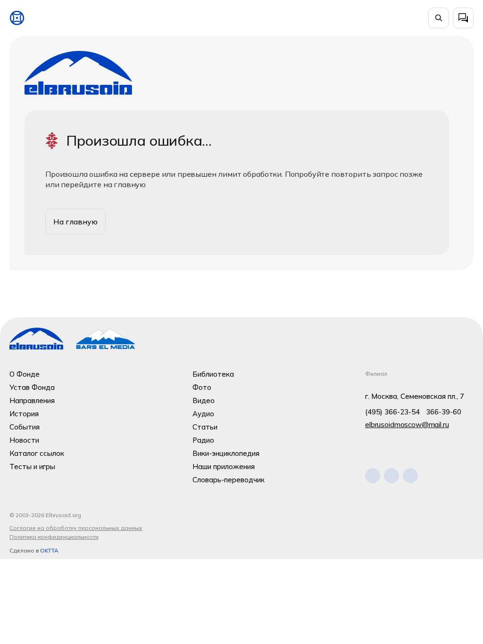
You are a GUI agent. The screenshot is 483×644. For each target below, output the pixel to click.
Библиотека (213, 374)
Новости (24, 440)
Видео (203, 400)
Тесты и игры (32, 466)
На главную (75, 221)
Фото (201, 387)
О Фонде (24, 374)
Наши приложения (223, 466)
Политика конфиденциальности (54, 536)
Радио (203, 440)
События (24, 426)
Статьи (204, 426)
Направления (32, 400)
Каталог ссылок (36, 453)
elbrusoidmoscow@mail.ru (407, 424)
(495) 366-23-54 (392, 412)
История (24, 413)
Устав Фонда (32, 387)
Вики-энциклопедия (225, 453)
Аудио (203, 413)
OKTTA (49, 550)
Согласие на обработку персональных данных (75, 527)
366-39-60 (443, 412)
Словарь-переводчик (228, 479)
